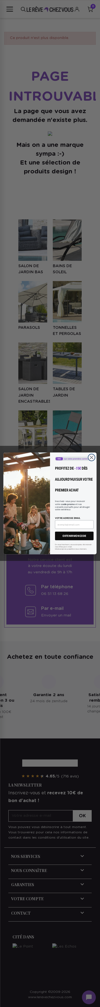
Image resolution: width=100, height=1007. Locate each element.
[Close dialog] (91, 457)
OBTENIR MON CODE (74, 536)
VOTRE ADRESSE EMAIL (68, 518)
